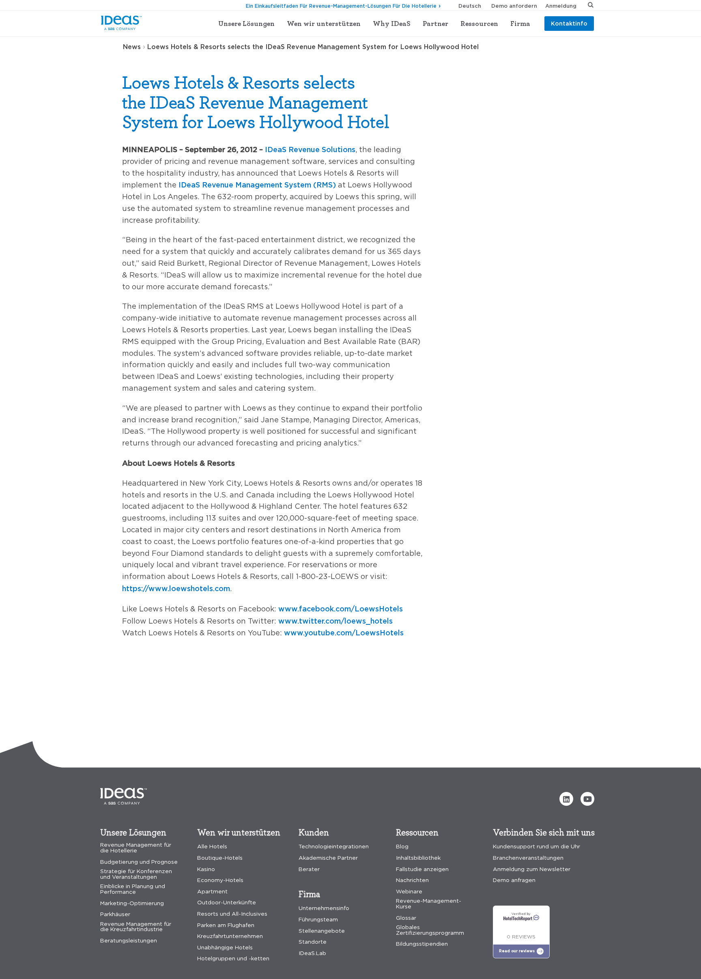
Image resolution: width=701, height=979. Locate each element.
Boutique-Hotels (220, 858)
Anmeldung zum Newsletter (531, 869)
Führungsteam (318, 919)
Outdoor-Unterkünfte (226, 902)
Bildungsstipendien (422, 944)
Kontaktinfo (569, 23)
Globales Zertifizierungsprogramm (430, 930)
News (132, 46)
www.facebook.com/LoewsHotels (340, 609)
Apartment (212, 891)
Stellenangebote (322, 931)
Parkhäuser (115, 914)
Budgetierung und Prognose (139, 862)
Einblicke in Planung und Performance (132, 889)
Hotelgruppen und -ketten (233, 958)
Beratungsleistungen (128, 940)
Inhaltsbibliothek (418, 858)
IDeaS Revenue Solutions (310, 149)
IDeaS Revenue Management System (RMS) (257, 185)
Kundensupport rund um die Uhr (536, 846)
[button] (566, 799)
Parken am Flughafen (225, 925)
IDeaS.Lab (312, 953)
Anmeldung (560, 6)
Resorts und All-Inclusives (232, 914)
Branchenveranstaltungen (528, 858)
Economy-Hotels (220, 880)
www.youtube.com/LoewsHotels (344, 632)
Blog (402, 846)
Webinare (409, 891)
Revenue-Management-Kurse (428, 903)
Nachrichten (412, 880)
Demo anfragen (514, 880)
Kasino (206, 869)
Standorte (313, 942)
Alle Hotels (212, 846)
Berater (309, 869)
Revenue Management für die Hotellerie (135, 847)
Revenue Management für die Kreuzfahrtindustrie (135, 926)
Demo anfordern (514, 6)
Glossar (406, 918)
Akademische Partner (328, 858)
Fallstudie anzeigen (422, 869)
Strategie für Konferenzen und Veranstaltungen (136, 874)
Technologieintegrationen (334, 846)
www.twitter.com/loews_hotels (335, 621)
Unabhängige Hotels (225, 947)
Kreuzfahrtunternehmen (230, 936)
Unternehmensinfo (324, 908)
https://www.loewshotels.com (176, 588)
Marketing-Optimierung (132, 903)
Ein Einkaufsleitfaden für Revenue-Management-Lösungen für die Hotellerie (341, 6)
